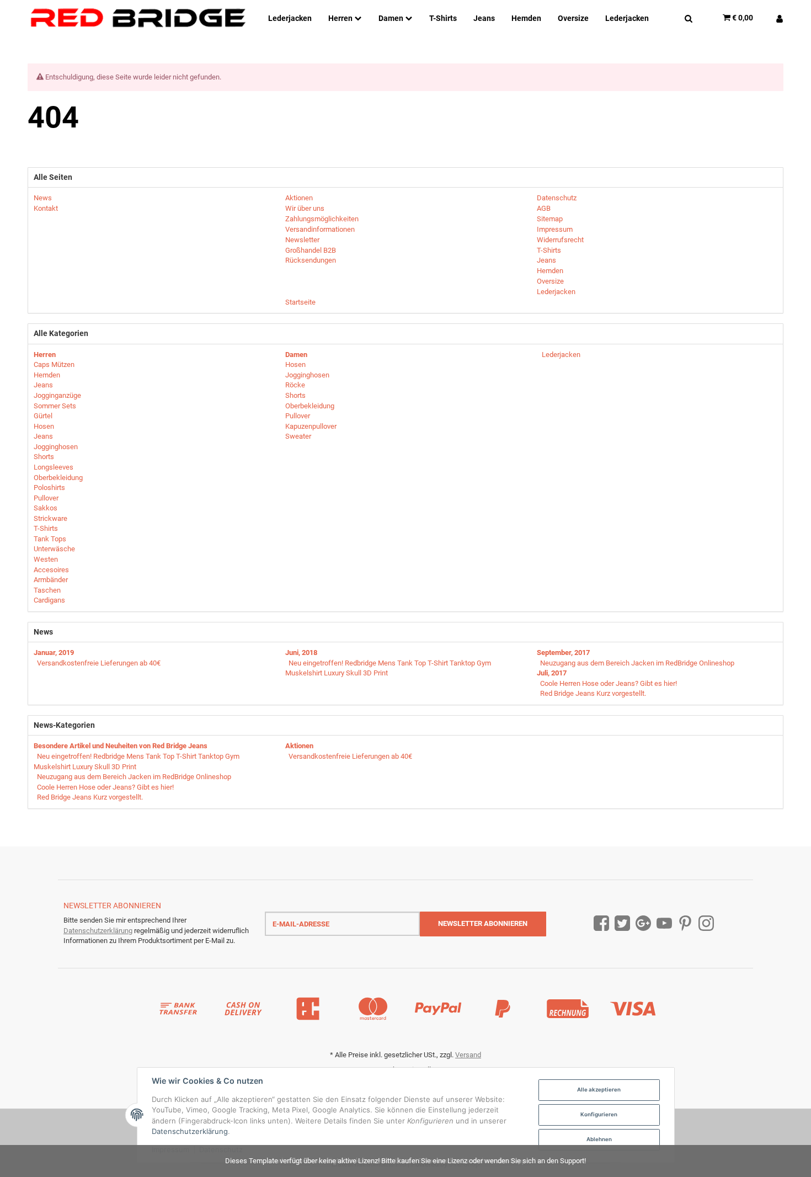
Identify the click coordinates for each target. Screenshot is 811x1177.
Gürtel (43, 416)
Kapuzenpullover (311, 426)
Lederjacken (560, 354)
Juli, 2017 (552, 673)
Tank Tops (50, 539)
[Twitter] (622, 923)
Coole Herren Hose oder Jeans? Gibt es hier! (608, 683)
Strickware (50, 518)
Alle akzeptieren (599, 1090)
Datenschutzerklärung (97, 930)
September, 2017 (563, 652)
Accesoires (51, 570)
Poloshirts (49, 487)
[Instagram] (706, 923)
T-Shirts (46, 528)
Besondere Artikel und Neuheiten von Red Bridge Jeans (120, 746)
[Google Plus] (643, 923)
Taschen (47, 590)
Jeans (43, 385)
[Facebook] (601, 923)
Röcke (295, 385)
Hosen (44, 426)
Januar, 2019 (54, 652)
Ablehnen (599, 1139)
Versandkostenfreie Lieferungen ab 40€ (99, 663)
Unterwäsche (54, 549)
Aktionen (299, 746)
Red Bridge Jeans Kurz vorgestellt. (593, 693)
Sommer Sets (55, 406)
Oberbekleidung (58, 477)
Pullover (46, 498)
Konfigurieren (598, 1114)
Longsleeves (53, 467)
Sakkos (45, 508)
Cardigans (49, 600)
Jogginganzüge (57, 395)
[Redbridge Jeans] (138, 18)
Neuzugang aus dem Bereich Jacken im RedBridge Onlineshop (637, 663)
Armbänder (51, 580)
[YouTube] (664, 923)
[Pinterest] (685, 923)
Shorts (44, 456)
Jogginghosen (56, 447)
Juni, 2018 (301, 652)
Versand (468, 1055)
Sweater (298, 436)
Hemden (47, 375)
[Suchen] (688, 18)
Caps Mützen (54, 364)
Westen (46, 559)
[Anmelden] (775, 17)
